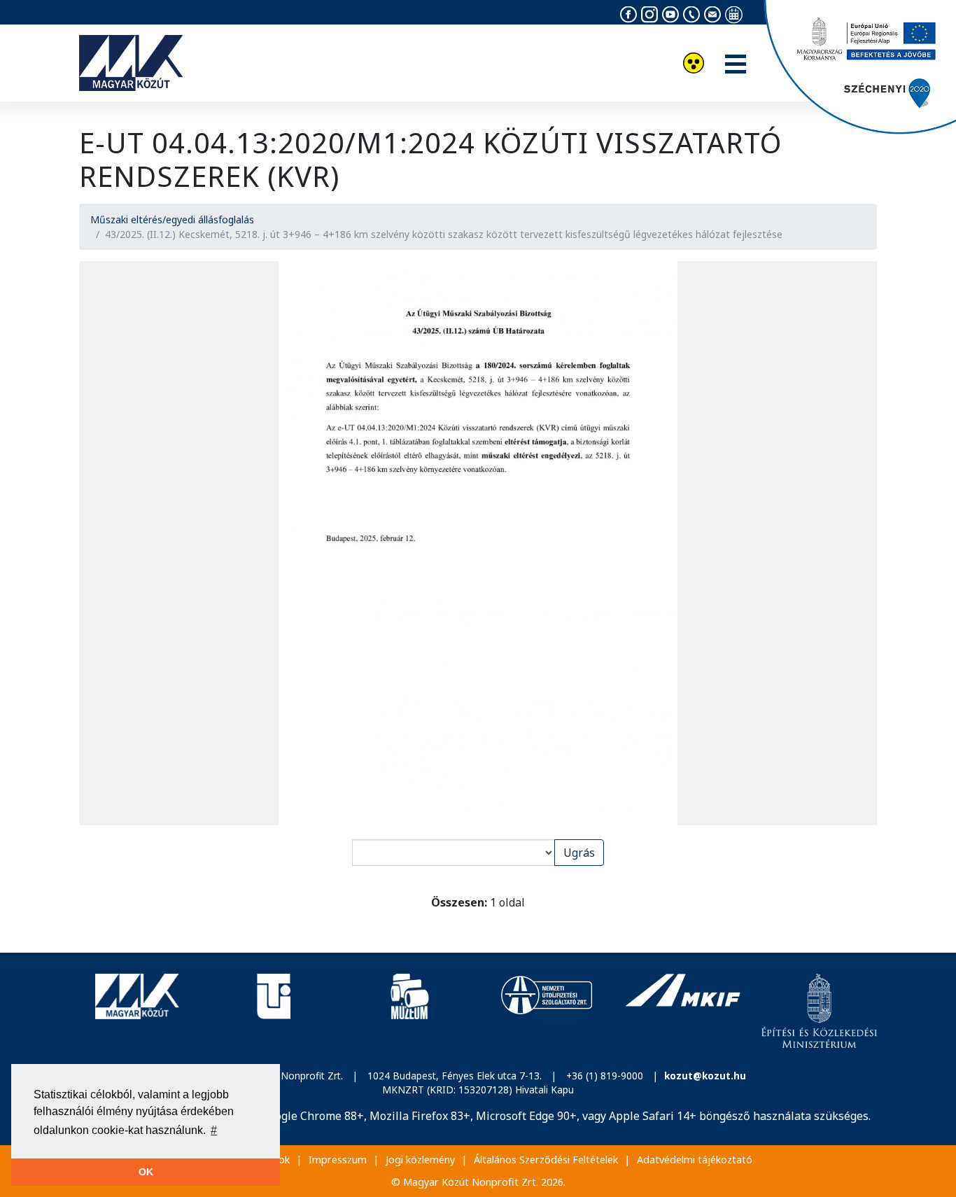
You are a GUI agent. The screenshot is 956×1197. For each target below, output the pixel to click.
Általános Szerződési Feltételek (546, 1159)
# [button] (214, 1130)
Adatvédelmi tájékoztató (694, 1159)
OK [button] (146, 1171)
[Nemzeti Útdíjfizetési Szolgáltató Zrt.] (546, 1011)
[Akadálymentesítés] (693, 64)
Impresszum (338, 1159)
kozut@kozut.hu (705, 1075)
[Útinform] (273, 1011)
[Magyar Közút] (137, 1011)
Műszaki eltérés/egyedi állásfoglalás (172, 219)
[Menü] (735, 65)
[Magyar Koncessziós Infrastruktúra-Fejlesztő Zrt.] (682, 1011)
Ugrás (579, 852)
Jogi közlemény (420, 1159)
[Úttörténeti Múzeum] (410, 1011)
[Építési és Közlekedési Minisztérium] (819, 1011)
